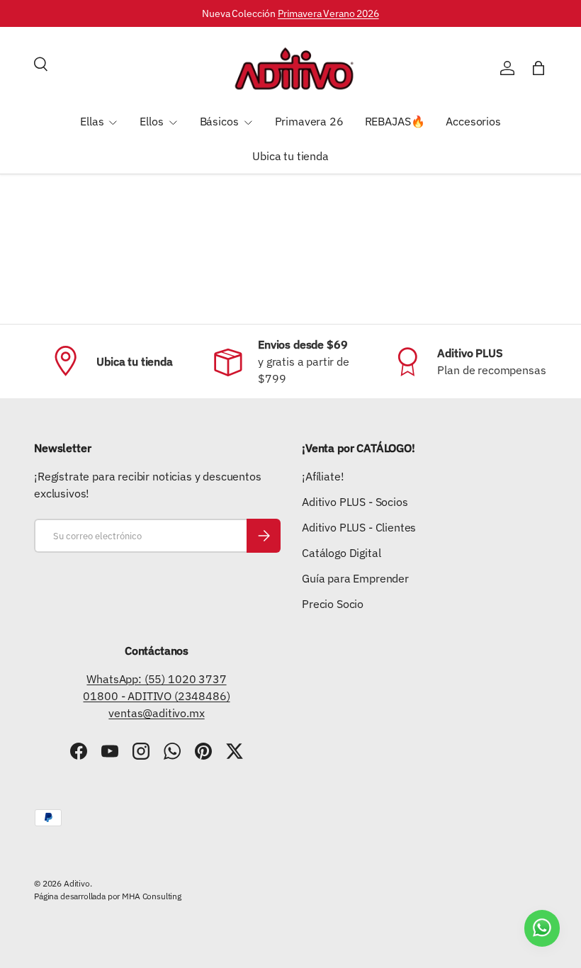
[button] (538, 68)
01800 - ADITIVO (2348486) (156, 696)
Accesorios (473, 121)
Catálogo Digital (341, 553)
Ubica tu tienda (290, 156)
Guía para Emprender (355, 578)
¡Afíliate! (323, 476)
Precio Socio (332, 604)
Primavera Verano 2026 (328, 13)
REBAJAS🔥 (395, 121)
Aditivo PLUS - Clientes (359, 527)
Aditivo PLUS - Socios (355, 502)
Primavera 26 (309, 121)
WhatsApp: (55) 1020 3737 (156, 679)
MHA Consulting (151, 896)
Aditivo (77, 883)
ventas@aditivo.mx (156, 713)
